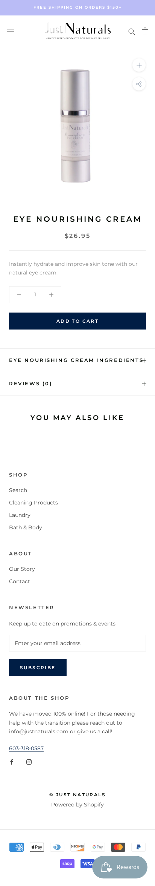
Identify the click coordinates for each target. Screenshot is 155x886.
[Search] (131, 31)
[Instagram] (29, 761)
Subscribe (38, 667)
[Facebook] (11, 761)
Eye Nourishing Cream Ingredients (76, 360)
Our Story (22, 569)
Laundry (19, 515)
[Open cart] (145, 31)
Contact (19, 581)
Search (18, 490)
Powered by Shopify (77, 804)
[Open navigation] (10, 31)
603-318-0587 (26, 748)
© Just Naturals (77, 794)
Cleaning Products (33, 502)
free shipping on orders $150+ (77, 7)
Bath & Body (25, 527)
